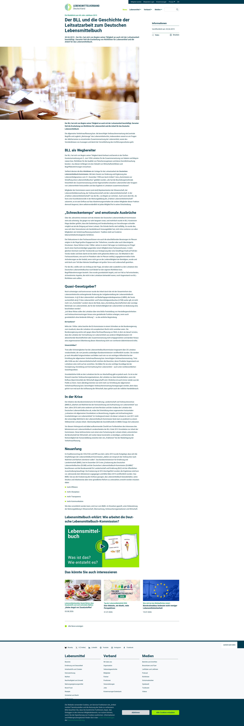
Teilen (157, 35)
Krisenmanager (161, 2)
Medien (158, 10)
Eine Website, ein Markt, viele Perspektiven (116, 606)
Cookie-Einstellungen (106, 718)
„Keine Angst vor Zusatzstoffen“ (78, 607)
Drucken (176, 35)
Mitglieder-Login (148, 2)
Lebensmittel (134, 10)
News (125, 10)
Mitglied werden (136, 2)
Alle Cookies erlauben (165, 712)
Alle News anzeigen (75, 626)
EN (178, 2)
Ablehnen (136, 712)
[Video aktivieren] (102, 546)
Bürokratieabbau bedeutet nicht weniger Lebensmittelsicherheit (160, 606)
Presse (171, 2)
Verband (147, 10)
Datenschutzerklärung (76, 720)
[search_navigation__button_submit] (177, 9)
